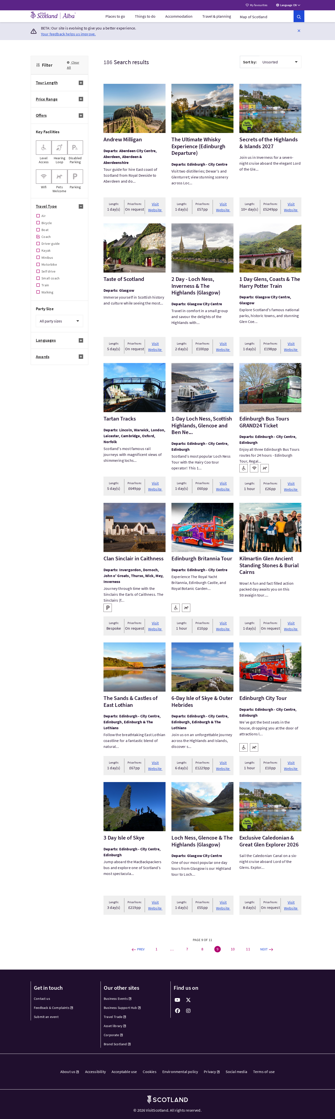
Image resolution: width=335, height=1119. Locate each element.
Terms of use (264, 1071)
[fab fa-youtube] (177, 1000)
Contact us (42, 998)
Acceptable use (124, 1071)
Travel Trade (113, 1017)
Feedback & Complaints (51, 1007)
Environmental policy (180, 1071)
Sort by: (250, 61)
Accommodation (179, 16)
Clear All (73, 65)
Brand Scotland (115, 1044)
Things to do (145, 16)
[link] (299, 16)
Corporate (111, 1035)
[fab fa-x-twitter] (188, 1000)
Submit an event (46, 1017)
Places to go (115, 16)
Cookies (149, 1071)
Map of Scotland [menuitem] (253, 16)
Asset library (113, 1026)
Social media (236, 1071)
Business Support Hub (120, 1007)
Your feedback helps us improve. (68, 33)
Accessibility (95, 1071)
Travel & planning (216, 16)
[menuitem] (115, 16)
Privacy (210, 1071)
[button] (299, 30)
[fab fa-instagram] (188, 1011)
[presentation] (44, 152)
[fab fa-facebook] (177, 1011)
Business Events (116, 998)
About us (67, 1071)
